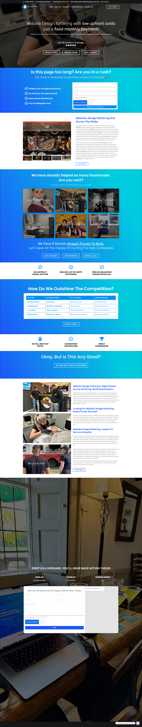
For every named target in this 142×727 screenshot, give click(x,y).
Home (51, 7)
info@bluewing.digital (39, 580)
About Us (57, 7)
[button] (113, 7)
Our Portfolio (77, 7)
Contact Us (88, 7)
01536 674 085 (71, 580)
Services (66, 7)
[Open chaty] (138, 723)
